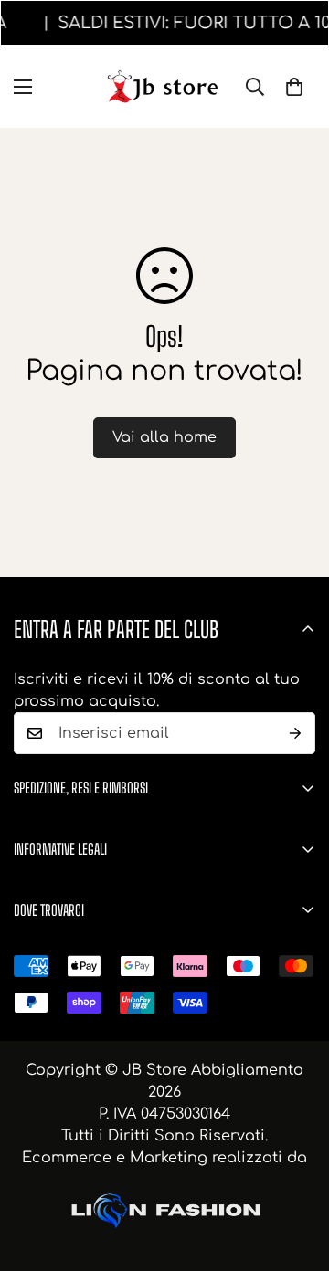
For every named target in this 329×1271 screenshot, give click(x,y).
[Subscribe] (295, 733)
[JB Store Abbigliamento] (165, 87)
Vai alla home (164, 437)
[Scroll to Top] (296, 1174)
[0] (294, 87)
